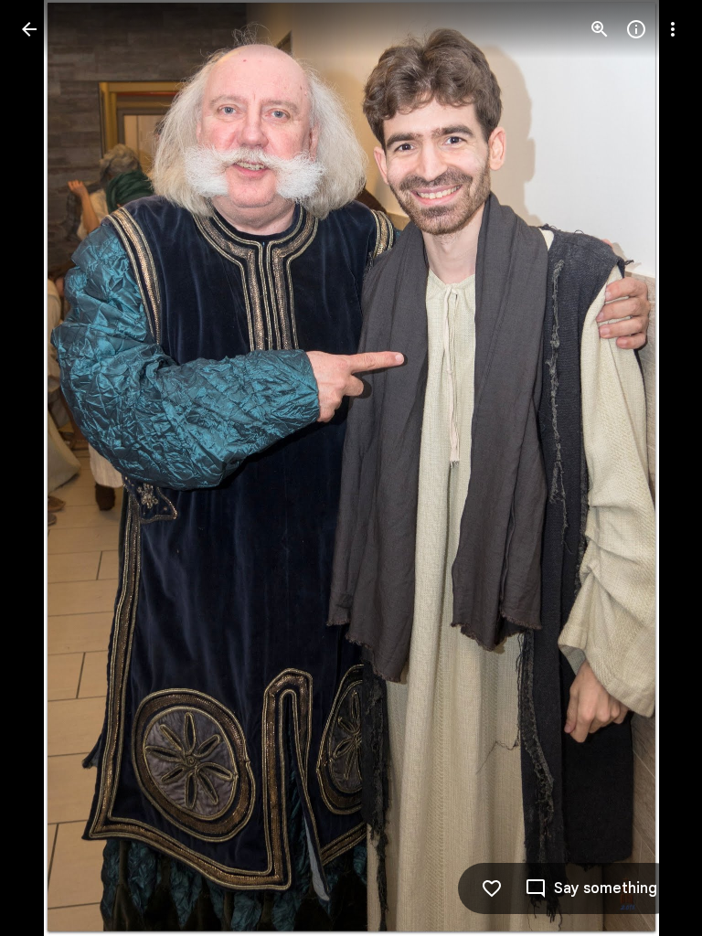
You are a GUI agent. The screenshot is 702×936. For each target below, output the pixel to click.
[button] (51, 468)
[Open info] (636, 29)
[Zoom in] (599, 29)
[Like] (492, 888)
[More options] (672, 29)
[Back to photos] (29, 29)
